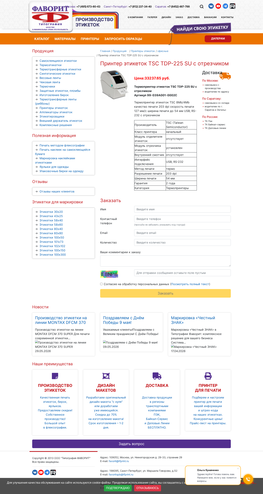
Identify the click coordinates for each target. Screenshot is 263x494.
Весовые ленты (50, 78)
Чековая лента (50, 82)
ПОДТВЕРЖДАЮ (118, 488)
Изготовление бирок (54, 95)
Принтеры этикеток (54, 108)
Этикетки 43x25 (51, 216)
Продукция (42, 51)
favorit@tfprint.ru (119, 461)
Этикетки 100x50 (52, 237)
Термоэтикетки (51, 65)
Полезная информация (54, 135)
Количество (108, 242)
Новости (40, 307)
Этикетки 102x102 (52, 246)
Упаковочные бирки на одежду (62, 171)
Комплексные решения (56, 125)
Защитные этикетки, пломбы (60, 90)
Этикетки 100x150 (52, 250)
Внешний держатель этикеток (61, 120)
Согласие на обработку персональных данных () (157, 284)
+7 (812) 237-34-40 (140, 6)
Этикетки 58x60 (51, 224)
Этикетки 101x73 (51, 242)
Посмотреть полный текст (190, 284)
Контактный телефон (108, 221)
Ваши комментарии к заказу (120, 252)
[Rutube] (232, 6)
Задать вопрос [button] (131, 444)
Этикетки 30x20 (51, 212)
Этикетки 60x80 (51, 233)
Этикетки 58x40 (51, 220)
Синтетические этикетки (57, 73)
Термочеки (47, 86)
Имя (103, 209)
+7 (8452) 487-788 (178, 6)
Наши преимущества (52, 364)
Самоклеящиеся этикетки (58, 60)
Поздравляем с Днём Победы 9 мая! (123, 320)
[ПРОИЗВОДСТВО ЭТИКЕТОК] (51, 17)
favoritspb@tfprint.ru (121, 474)
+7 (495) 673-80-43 (88, 6)
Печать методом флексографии (62, 145)
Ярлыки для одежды (54, 167)
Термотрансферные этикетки (60, 69)
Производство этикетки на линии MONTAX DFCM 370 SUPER (61, 322)
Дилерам (218, 38)
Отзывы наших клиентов (57, 191)
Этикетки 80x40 (51, 229)
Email (104, 233)
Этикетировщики (52, 116)
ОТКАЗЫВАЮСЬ (147, 488)
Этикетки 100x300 (53, 254)
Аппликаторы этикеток (56, 112)
